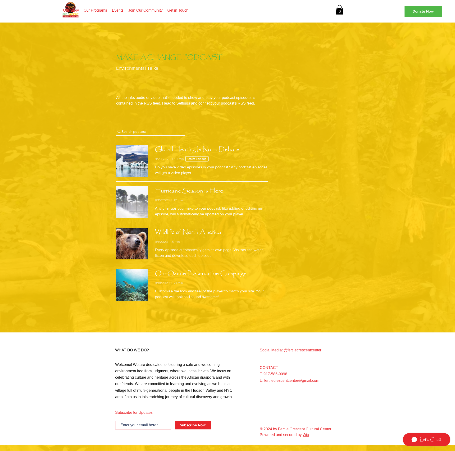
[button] (340, 10)
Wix (306, 435)
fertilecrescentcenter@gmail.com (291, 380)
